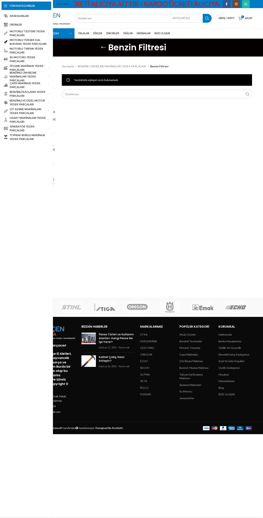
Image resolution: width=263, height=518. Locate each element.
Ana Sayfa (68, 66)
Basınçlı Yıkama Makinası (194, 367)
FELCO (144, 387)
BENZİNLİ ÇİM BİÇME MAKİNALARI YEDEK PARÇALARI (112, 66)
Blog (221, 387)
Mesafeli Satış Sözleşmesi (234, 354)
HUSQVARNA (148, 341)
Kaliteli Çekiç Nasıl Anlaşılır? (111, 359)
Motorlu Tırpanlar (189, 348)
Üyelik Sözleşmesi (229, 367)
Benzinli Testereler (190, 341)
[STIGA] (104, 307)
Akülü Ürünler (187, 334)
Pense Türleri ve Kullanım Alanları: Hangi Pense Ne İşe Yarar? (116, 338)
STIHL (144, 334)
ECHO (144, 361)
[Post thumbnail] (88, 341)
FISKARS (145, 394)
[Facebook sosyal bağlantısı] (226, 4)
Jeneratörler (186, 398)
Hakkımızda (225, 334)
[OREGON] (137, 307)
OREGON (146, 354)
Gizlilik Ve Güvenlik (230, 348)
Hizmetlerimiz (227, 381)
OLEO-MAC (147, 348)
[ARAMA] (207, 18)
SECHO (144, 367)
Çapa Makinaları (188, 354)
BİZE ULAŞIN (227, 394)
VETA (143, 381)
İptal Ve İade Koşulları (232, 361)
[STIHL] (71, 307)
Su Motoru (185, 391)
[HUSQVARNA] (170, 307)
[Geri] (103, 47)
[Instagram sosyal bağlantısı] (236, 4)
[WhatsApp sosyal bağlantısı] (246, 4)
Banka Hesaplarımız (230, 341)
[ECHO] (235, 307)
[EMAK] (202, 307)
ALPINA (145, 374)
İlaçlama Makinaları (190, 384)
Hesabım (224, 374)
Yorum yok (124, 347)
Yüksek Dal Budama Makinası (191, 376)
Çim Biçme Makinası (191, 361)
